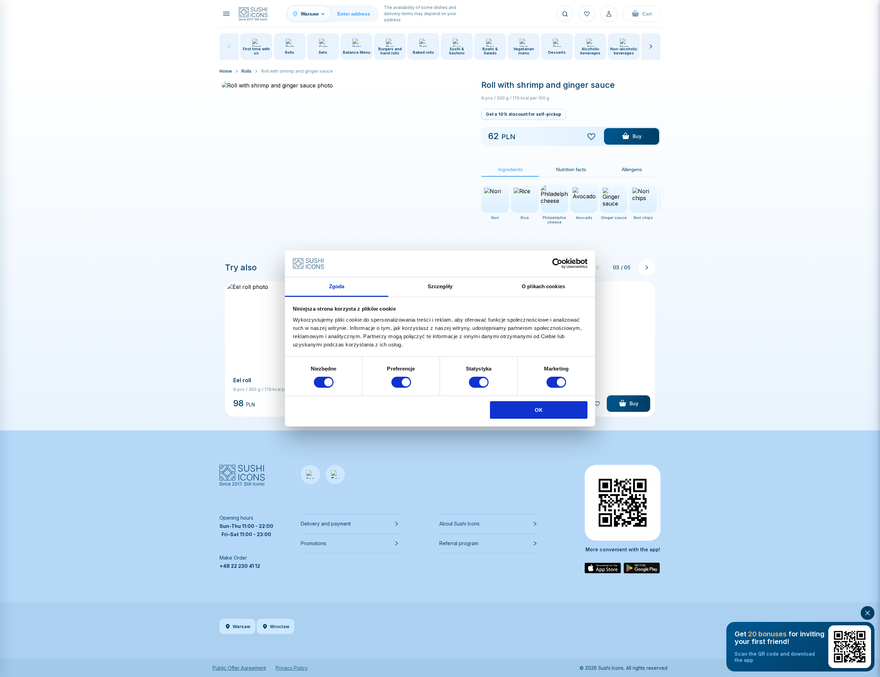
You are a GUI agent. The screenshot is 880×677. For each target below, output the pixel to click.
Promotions (313, 543)
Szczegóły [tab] (440, 286)
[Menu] (226, 14)
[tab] (510, 170)
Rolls (247, 71)
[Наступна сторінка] (646, 267)
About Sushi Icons (459, 524)
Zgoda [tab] (337, 286)
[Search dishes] (564, 14)
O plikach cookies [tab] (543, 286)
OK (539, 410)
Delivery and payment (326, 524)
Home (225, 71)
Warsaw (241, 626)
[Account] (609, 14)
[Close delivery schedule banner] (867, 613)
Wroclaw (279, 626)
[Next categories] (651, 46)
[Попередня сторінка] (598, 267)
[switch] (401, 382)
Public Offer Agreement (239, 668)
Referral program (458, 543)
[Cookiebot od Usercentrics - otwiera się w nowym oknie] (557, 263)
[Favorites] (587, 14)
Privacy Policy (292, 668)
